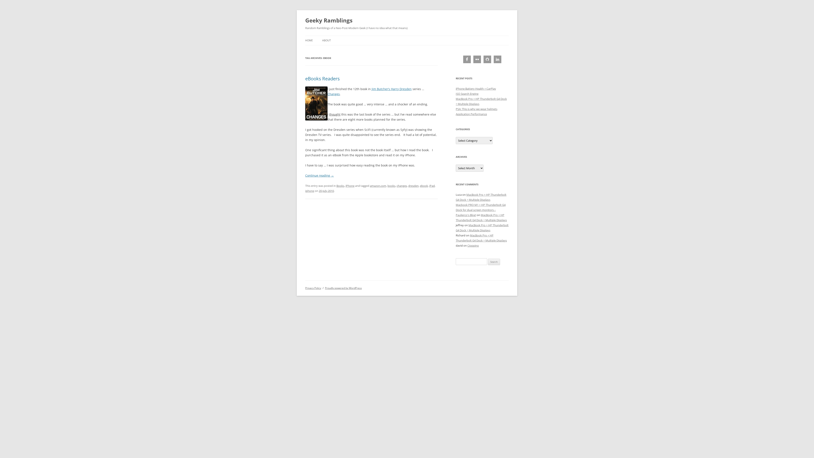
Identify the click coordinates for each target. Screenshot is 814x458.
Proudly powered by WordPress (343, 288)
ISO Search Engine (467, 94)
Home (309, 40)
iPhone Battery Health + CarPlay (476, 89)
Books (340, 186)
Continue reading (319, 175)
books (391, 186)
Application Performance (471, 114)
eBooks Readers (322, 78)
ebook (424, 186)
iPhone (350, 186)
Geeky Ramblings (329, 20)
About (326, 40)
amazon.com (378, 186)
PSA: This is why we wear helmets (476, 109)
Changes (334, 94)
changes (402, 186)
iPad (432, 186)
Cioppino (473, 245)
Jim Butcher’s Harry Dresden (392, 89)
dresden (413, 186)
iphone (309, 191)
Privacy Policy (313, 288)
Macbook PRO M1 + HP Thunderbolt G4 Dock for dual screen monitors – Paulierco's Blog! (481, 210)
